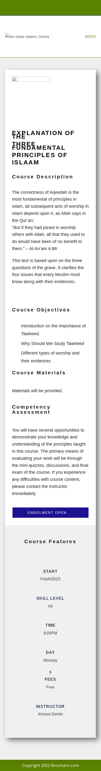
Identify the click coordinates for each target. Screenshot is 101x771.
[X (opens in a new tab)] (36, 7)
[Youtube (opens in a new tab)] (66, 7)
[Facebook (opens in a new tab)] (46, 7)
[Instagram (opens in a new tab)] (57, 7)
